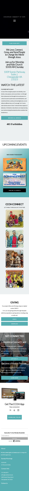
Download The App (14, 417)
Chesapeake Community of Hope (14, 17)
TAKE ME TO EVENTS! (14, 190)
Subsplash (14, 324)
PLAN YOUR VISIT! (14, 43)
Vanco (14, 319)
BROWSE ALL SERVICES (14, 118)
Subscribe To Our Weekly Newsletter (14, 433)
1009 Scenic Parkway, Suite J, (14, 73)
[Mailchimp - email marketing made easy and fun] (14, 441)
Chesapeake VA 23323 (14, 78)
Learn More (14, 378)
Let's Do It (14, 359)
